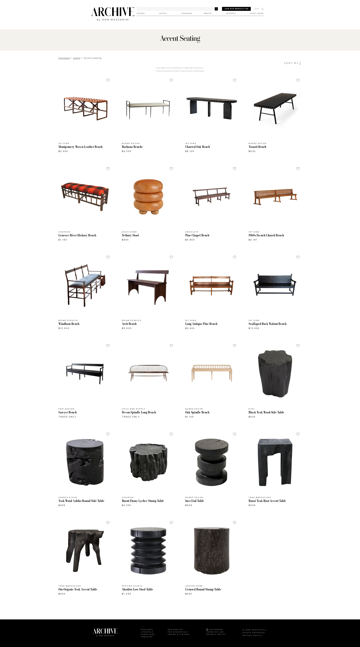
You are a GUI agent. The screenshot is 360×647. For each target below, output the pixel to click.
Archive (257, 630)
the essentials (178, 632)
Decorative (175, 630)
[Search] (216, 8)
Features (147, 630)
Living (76, 58)
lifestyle (147, 632)
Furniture (64, 58)
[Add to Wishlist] (108, 80)
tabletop (147, 637)
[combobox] (177, 9)
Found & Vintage (179, 634)
